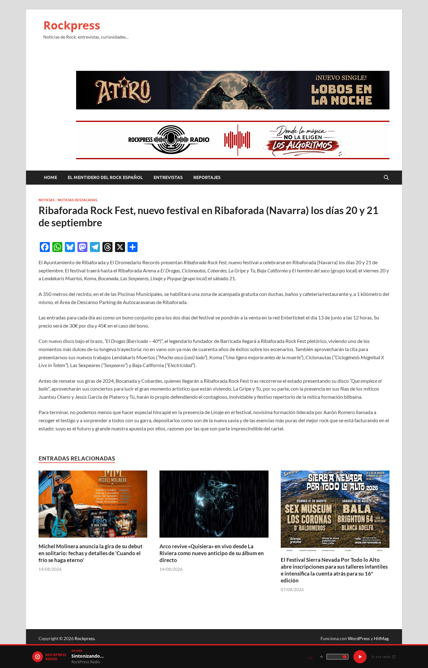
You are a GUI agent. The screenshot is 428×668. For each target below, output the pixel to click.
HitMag (381, 638)
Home (50, 177)
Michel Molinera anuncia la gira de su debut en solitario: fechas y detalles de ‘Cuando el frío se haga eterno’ (91, 553)
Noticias (47, 200)
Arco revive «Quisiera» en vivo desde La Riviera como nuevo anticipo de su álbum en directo (211, 553)
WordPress (359, 638)
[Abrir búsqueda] (386, 178)
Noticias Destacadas (77, 200)
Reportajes (207, 177)
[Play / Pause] (360, 656)
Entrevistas (168, 177)
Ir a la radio (381, 656)
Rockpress (71, 25)
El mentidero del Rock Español (105, 177)
